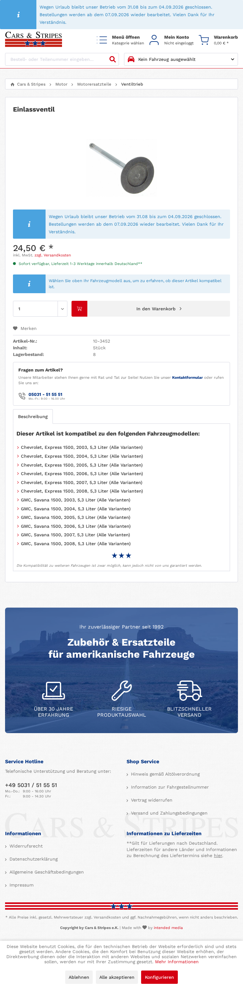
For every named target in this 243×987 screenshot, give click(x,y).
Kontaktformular (187, 377)
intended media (168, 928)
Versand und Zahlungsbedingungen (168, 813)
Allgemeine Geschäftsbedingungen (46, 871)
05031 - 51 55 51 (45, 394)
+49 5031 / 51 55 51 (31, 785)
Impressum (21, 884)
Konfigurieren (159, 977)
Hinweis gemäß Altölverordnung (164, 774)
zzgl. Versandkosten (52, 255)
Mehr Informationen (177, 961)
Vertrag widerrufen (150, 800)
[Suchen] (112, 59)
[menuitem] (120, 40)
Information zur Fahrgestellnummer (169, 787)
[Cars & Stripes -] (33, 40)
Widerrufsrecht (25, 845)
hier (218, 855)
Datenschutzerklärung (33, 858)
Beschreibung (33, 416)
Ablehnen (79, 977)
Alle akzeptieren (116, 977)
